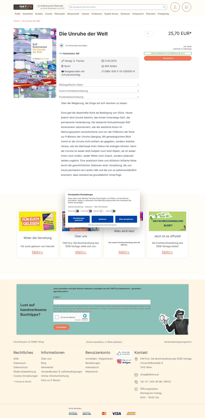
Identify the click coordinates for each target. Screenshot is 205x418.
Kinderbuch (97, 14)
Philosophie (59, 14)
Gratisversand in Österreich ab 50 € (168, 53)
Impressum (20, 363)
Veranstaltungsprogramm (178, 341)
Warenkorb (91, 371)
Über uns (81, 236)
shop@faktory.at (149, 374)
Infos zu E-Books (50, 380)
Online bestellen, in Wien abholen (104, 342)
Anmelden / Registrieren (99, 358)
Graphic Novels (111, 14)
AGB (16, 358)
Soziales (39, 14)
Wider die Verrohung (38, 238)
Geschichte (28, 14)
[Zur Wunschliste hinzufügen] (61, 45)
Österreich (150, 14)
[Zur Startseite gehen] (23, 7)
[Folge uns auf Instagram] (123, 361)
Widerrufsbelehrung (25, 371)
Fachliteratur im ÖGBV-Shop (29, 341)
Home (16, 21)
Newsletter (47, 367)
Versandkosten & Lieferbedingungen (61, 371)
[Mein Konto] (175, 7)
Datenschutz (21, 367)
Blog (43, 363)
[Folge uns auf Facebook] (123, 353)
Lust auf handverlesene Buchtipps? (33, 310)
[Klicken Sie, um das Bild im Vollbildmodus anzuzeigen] (35, 63)
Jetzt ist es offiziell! (167, 236)
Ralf (77, 53)
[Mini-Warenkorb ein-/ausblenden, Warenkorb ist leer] (186, 7)
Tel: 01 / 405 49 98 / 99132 (155, 381)
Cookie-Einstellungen (26, 375)
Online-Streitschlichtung (55, 375)
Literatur (85, 14)
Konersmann (69, 53)
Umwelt (48, 14)
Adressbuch (92, 367)
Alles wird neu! (124, 231)
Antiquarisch (138, 14)
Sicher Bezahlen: (75, 408)
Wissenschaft (73, 14)
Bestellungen (92, 363)
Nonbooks (125, 14)
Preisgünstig (163, 14)
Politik (17, 14)
